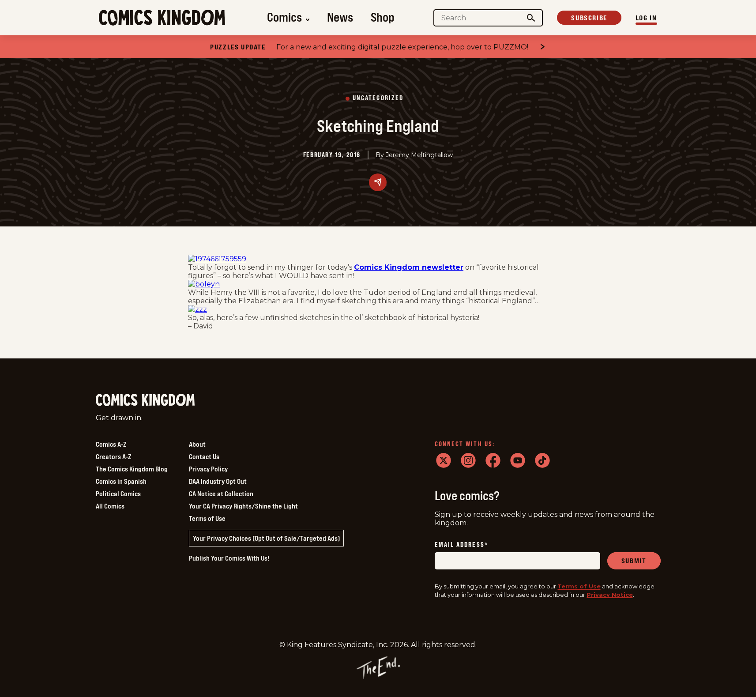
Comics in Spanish (121, 481)
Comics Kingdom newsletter (408, 267)
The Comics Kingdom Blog (132, 468)
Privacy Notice (610, 594)
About (197, 444)
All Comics (110, 505)
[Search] (531, 18)
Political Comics (118, 493)
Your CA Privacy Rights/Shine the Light (243, 505)
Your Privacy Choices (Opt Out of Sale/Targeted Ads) (266, 538)
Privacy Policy (208, 468)
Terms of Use (207, 518)
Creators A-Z (113, 456)
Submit (634, 560)
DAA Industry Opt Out (218, 481)
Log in (646, 17)
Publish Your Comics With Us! (229, 558)
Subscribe (589, 17)
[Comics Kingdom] (145, 400)
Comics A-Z (111, 444)
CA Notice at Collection (221, 493)
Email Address (462, 545)
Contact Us (204, 456)
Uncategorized (378, 98)
